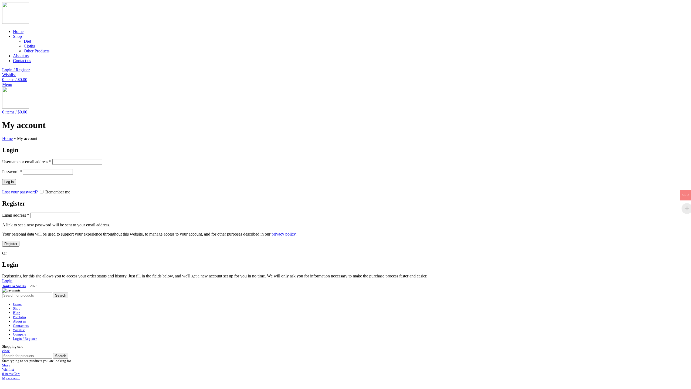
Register (10, 244)
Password (12, 171)
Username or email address (26, 161)
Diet (27, 41)
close (6, 351)
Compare (19, 334)
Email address (15, 215)
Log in (9, 182)
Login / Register (25, 339)
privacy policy (284, 234)
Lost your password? (20, 192)
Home (7, 138)
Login (7, 281)
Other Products (36, 51)
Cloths (29, 46)
